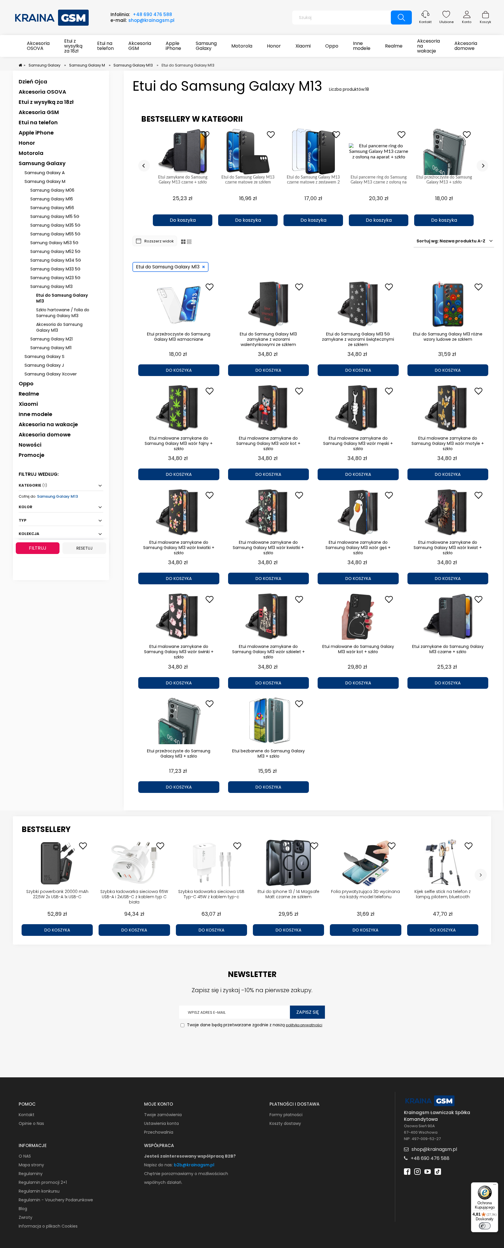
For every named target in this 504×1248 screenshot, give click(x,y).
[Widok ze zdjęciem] (183, 241)
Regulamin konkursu (39, 1191)
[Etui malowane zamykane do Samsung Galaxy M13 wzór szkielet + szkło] (268, 616)
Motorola (31, 153)
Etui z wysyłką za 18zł (46, 102)
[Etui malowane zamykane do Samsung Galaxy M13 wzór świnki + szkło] (178, 616)
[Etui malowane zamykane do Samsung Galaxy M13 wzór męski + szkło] (358, 408)
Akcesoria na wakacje (48, 424)
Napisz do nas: (159, 1165)
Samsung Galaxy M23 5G (55, 278)
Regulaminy (31, 1174)
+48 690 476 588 (152, 14)
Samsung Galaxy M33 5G (55, 269)
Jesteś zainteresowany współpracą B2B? (190, 1156)
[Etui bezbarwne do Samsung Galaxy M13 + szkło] (268, 721)
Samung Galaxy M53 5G (54, 243)
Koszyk (485, 22)
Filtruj (37, 548)
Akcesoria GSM (39, 112)
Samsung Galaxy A (44, 172)
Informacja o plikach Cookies (48, 1226)
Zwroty (25, 1217)
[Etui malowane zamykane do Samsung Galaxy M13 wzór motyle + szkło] (448, 408)
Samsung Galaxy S (44, 356)
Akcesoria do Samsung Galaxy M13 (59, 327)
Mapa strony (31, 1165)
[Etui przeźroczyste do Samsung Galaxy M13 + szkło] (178, 721)
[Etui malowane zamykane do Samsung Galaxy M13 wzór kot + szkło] (268, 408)
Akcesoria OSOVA (42, 91)
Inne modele (35, 414)
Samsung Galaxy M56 (52, 208)
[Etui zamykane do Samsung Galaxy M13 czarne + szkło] (448, 616)
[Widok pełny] (189, 241)
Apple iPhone (36, 132)
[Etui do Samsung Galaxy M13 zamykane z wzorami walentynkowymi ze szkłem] (268, 304)
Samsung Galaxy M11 (50, 348)
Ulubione (446, 22)
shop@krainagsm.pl (151, 20)
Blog (23, 1209)
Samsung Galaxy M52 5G (55, 251)
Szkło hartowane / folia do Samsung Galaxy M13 (62, 313)
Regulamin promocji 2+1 (43, 1182)
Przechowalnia (158, 1132)
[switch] (485, 1225)
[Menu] (494, 1185)
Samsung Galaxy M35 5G (55, 225)
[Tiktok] (438, 1171)
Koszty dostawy (285, 1123)
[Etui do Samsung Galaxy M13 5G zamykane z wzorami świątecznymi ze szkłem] (358, 304)
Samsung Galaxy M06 (52, 190)
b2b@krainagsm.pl (194, 1165)
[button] (182, 210)
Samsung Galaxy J (44, 365)
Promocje (31, 455)
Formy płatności (286, 1115)
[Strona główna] (52, 17)
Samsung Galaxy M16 (51, 199)
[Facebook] (407, 1171)
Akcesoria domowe (45, 434)
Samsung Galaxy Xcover (50, 374)
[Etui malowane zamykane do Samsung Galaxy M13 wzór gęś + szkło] (358, 512)
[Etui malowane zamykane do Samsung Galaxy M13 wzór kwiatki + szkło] (178, 512)
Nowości (30, 444)
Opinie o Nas (31, 1123)
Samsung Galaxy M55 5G (55, 234)
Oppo (26, 383)
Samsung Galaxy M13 (51, 286)
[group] (182, 177)
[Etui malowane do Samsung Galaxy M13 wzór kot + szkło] (358, 616)
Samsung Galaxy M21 (51, 339)
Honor (27, 142)
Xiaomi (28, 404)
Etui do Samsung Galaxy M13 (62, 298)
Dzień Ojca (33, 81)
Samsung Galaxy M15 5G (54, 216)
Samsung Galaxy (42, 163)
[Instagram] (417, 1171)
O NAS (25, 1156)
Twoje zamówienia (163, 1115)
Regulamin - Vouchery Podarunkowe (56, 1200)
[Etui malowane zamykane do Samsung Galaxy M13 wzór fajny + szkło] (178, 408)
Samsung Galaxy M (44, 181)
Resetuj (84, 548)
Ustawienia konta (161, 1123)
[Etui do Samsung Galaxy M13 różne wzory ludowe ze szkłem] (448, 304)
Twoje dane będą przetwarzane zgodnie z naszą (254, 1025)
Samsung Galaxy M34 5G (55, 260)
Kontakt (425, 22)
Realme (29, 393)
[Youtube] (427, 1171)
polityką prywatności (304, 1024)
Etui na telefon (38, 122)
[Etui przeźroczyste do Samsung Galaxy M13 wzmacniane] (178, 304)
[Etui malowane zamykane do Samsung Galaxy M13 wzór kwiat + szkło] (448, 512)
